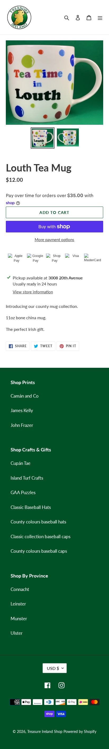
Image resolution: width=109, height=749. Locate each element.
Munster (19, 618)
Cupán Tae (20, 463)
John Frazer (22, 425)
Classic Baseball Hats (31, 507)
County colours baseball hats (38, 521)
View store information (33, 291)
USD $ (53, 668)
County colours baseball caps (39, 551)
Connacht (20, 589)
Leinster (18, 604)
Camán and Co (25, 396)
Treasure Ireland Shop (44, 731)
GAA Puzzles (23, 492)
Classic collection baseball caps (40, 536)
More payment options (54, 239)
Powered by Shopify (79, 731)
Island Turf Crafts (27, 478)
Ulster (16, 633)
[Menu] (100, 17)
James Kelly (22, 410)
